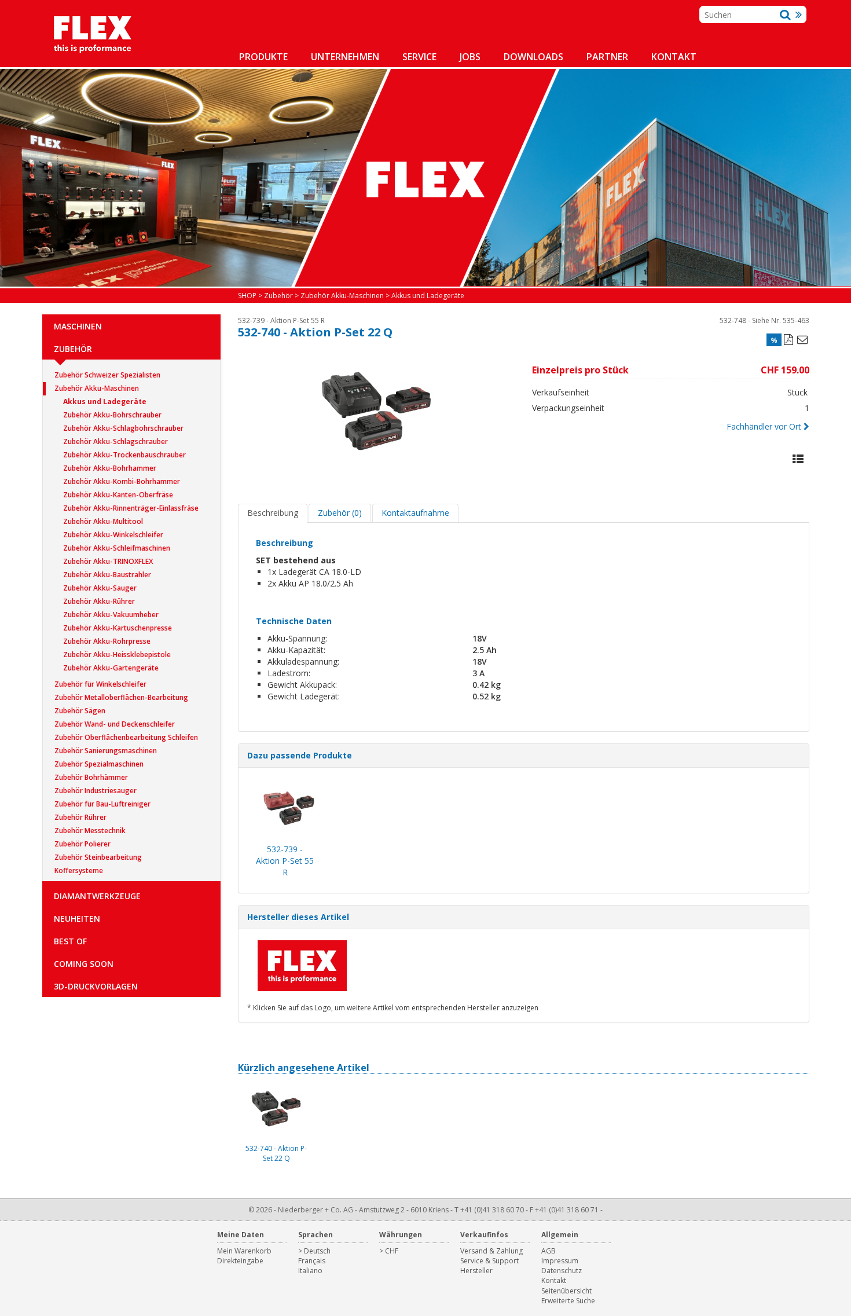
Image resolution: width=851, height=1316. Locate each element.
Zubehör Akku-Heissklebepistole (117, 654)
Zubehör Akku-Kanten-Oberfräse (118, 495)
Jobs (470, 56)
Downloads (533, 56)
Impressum (559, 1261)
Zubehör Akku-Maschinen (96, 388)
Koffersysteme (78, 870)
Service (419, 56)
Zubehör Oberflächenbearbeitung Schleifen (126, 737)
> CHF (388, 1251)
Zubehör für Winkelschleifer (100, 684)
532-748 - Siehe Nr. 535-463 (764, 320)
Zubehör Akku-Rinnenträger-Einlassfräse (131, 508)
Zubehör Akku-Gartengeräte (111, 668)
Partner (607, 56)
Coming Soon (83, 963)
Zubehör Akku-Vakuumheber (111, 614)
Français (311, 1261)
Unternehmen (345, 56)
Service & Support (489, 1261)
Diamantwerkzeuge (97, 895)
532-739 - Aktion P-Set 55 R (281, 320)
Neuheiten (77, 918)
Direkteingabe (240, 1261)
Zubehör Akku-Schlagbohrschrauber (123, 428)
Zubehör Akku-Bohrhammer (109, 468)
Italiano (310, 1270)
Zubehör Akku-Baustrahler (107, 575)
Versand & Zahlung (491, 1251)
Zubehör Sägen (79, 711)
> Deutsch (314, 1251)
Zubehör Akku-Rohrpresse (107, 641)
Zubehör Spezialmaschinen (99, 764)
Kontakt (673, 56)
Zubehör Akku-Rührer (99, 601)
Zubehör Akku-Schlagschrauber (115, 441)
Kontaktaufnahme (415, 512)
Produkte (263, 56)
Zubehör (73, 348)
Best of (70, 941)
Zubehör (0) (340, 512)
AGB (548, 1251)
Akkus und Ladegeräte (104, 401)
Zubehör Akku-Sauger (100, 588)
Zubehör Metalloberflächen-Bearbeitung (121, 697)
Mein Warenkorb (244, 1251)
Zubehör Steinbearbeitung (98, 857)
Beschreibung (272, 512)
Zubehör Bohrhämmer (91, 777)
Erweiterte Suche (568, 1301)
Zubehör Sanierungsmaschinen (105, 751)
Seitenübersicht (566, 1291)
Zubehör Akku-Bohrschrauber (112, 415)
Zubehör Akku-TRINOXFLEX (108, 561)
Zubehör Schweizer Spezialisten (107, 375)
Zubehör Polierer (82, 844)
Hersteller (476, 1270)
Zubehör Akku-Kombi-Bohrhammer (121, 481)
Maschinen (78, 326)
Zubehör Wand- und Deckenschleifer (114, 724)
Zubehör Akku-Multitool (103, 521)
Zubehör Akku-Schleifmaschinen (116, 548)
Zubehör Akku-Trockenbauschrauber (124, 455)
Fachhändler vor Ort (764, 426)
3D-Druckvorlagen (96, 986)
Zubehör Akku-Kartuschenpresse (117, 628)
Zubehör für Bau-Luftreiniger (102, 804)
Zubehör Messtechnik (90, 830)
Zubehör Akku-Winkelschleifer (113, 535)
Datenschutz (561, 1270)
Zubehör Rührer (80, 817)
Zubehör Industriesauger (95, 791)
